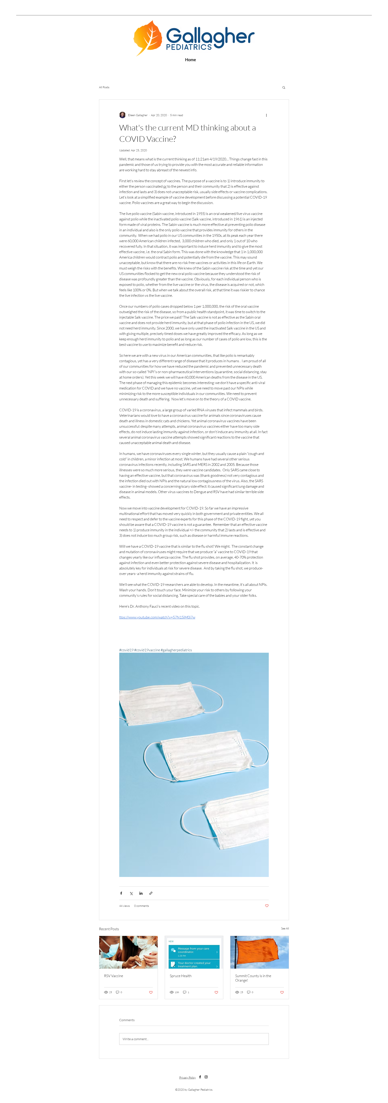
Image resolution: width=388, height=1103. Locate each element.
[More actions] (266, 115)
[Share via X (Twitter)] (131, 893)
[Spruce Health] (194, 952)
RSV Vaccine (113, 976)
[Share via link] (151, 893)
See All (285, 928)
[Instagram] (206, 1077)
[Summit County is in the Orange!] (259, 952)
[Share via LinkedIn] (141, 893)
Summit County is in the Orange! (253, 978)
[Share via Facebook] (121, 893)
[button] (284, 87)
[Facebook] (200, 1077)
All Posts (104, 87)
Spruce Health (181, 976)
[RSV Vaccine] (128, 952)
